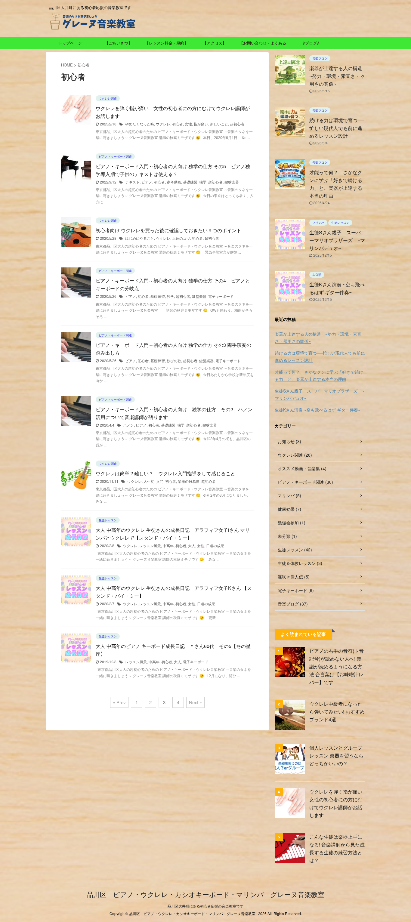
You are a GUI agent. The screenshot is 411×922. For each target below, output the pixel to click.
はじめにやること (139, 238)
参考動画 (174, 181)
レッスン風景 (150, 545)
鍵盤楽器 (231, 181)
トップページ (70, 43)
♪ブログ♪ (311, 43)
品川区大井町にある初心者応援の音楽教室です (205, 905)
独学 (202, 181)
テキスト (132, 181)
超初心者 (237, 123)
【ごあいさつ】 (118, 43)
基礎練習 (190, 181)
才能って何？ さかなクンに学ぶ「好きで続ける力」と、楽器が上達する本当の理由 (319, 375)
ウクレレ (163, 123)
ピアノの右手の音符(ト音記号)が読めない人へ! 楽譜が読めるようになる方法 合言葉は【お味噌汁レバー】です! (336, 666)
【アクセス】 (214, 43)
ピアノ (146, 181)
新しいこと (219, 123)
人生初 (149, 481)
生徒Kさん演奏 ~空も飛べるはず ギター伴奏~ (317, 410)
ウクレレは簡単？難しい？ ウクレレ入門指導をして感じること (165, 473)
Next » (195, 702)
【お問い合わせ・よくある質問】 (262, 44)
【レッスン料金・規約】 (166, 43)
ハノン (128, 424)
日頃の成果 (215, 545)
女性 (188, 123)
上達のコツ (181, 238)
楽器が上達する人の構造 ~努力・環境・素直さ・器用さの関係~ (338, 76)
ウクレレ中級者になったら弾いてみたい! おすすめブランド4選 (337, 711)
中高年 (168, 545)
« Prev (119, 702)
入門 (159, 481)
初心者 (177, 123)
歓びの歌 (174, 360)
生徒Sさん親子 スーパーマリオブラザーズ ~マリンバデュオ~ (337, 240)
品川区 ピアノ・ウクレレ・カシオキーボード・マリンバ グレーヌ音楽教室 (205, 894)
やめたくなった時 (139, 123)
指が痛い (201, 123)
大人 (191, 545)
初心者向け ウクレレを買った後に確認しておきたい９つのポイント (168, 230)
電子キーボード (220, 296)
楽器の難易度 (188, 481)
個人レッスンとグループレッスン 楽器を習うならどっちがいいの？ (336, 755)
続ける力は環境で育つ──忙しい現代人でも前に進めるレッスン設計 (336, 128)
